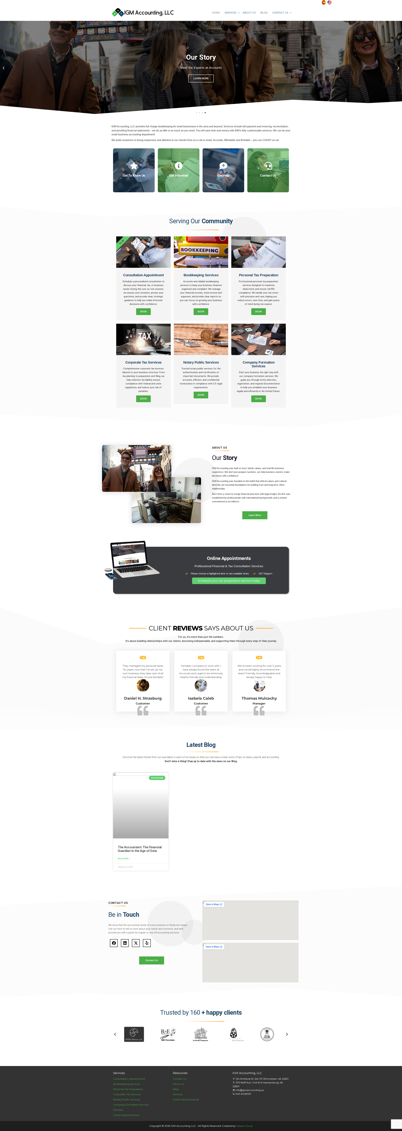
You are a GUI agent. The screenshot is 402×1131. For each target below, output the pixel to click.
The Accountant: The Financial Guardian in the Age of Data (140, 849)
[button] (3, 68)
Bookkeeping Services (126, 1083)
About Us (249, 12)
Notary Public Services (126, 1099)
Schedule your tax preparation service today (229, 581)
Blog (264, 12)
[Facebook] (114, 943)
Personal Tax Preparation (128, 1089)
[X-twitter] (136, 943)
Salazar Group (244, 1125)
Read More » (124, 859)
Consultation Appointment (129, 1078)
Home (216, 12)
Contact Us (280, 12)
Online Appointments (126, 1115)
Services (230, 12)
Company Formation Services (131, 1104)
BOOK (143, 311)
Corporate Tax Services (127, 1094)
